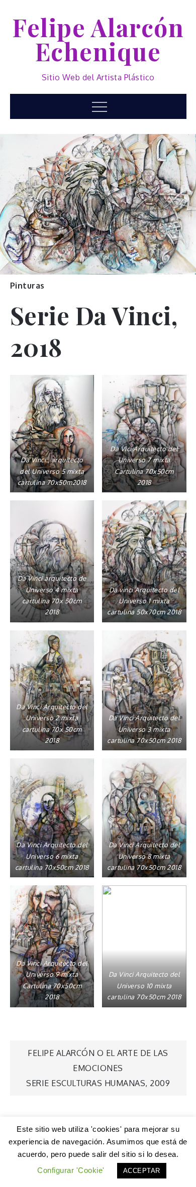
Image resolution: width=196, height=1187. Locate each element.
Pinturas (27, 286)
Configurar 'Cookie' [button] (71, 1170)
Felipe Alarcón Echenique (98, 39)
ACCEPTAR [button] (141, 1170)
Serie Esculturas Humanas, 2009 (98, 1083)
